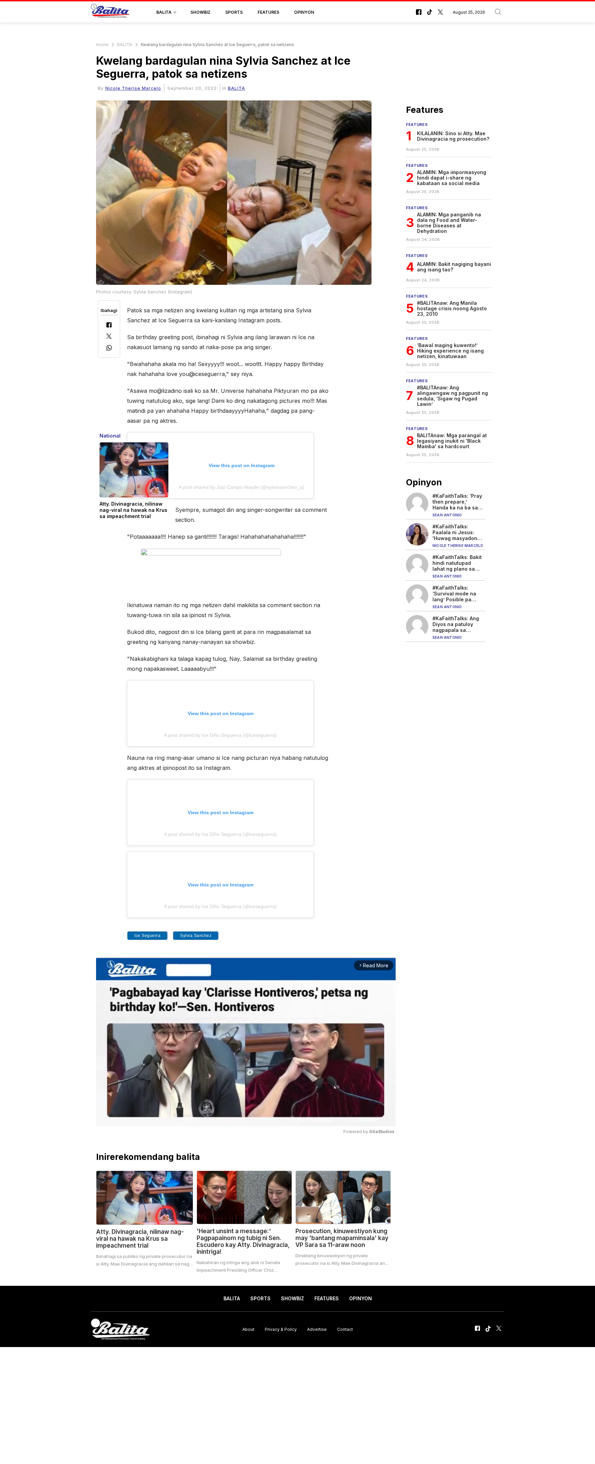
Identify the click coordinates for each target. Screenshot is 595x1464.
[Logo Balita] (110, 12)
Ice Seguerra (147, 935)
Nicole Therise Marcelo (133, 88)
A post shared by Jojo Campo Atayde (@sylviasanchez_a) (241, 487)
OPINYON (304, 12)
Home (102, 44)
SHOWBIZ (200, 12)
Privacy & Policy (281, 1329)
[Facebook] (109, 326)
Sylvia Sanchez (195, 935)
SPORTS (234, 12)
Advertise (317, 1329)
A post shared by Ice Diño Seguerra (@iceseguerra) (220, 735)
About (248, 1329)
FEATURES (268, 12)
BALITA (163, 12)
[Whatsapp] (109, 349)
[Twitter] (109, 337)
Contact (345, 1329)
